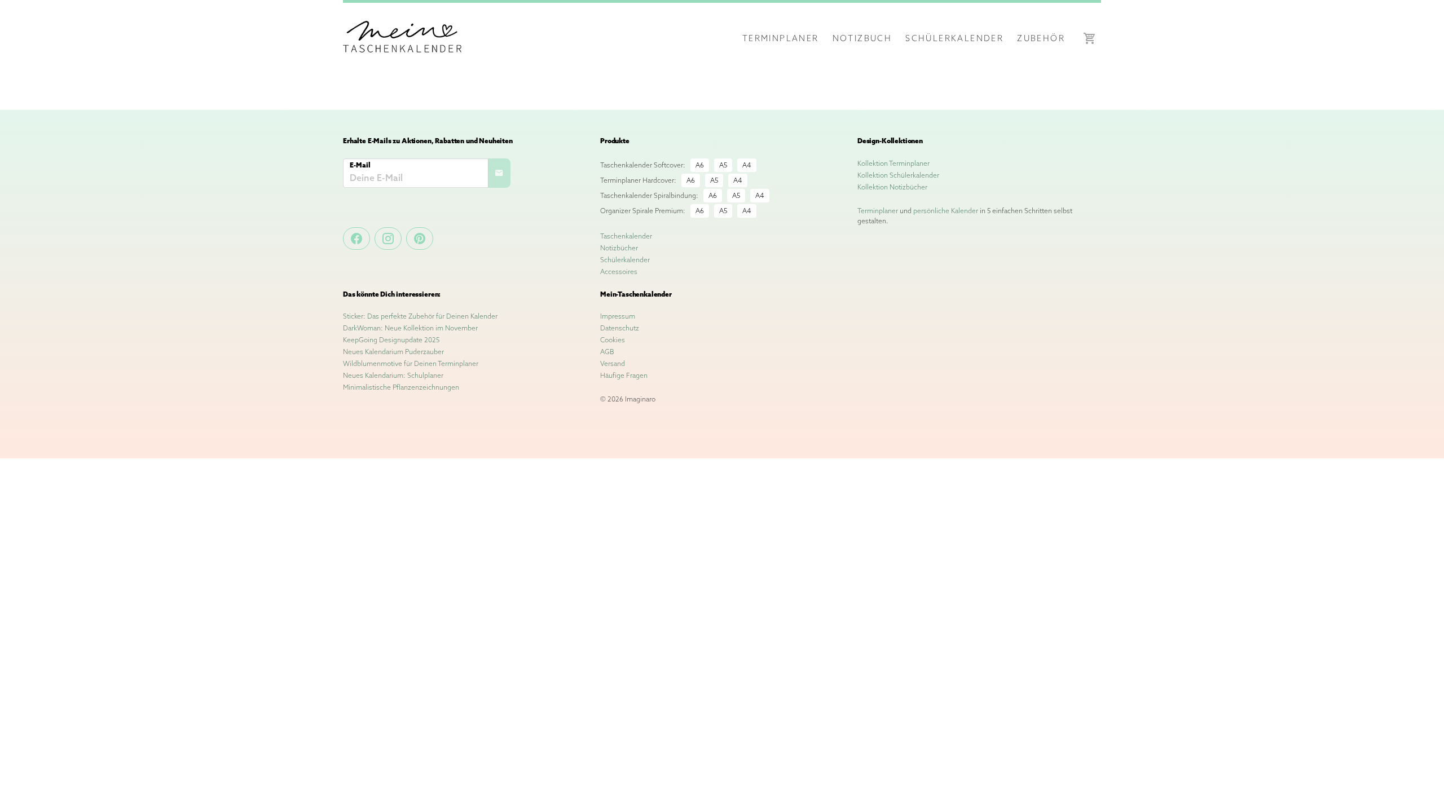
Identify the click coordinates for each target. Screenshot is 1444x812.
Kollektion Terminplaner (893, 163)
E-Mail (360, 165)
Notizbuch (862, 38)
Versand (612, 363)
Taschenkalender (626, 236)
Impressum (617, 316)
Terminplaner (780, 38)
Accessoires (618, 271)
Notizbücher (619, 248)
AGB (607, 351)
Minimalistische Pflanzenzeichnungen (401, 387)
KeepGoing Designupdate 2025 (391, 340)
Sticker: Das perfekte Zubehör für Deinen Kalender (420, 316)
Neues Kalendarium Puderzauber (393, 351)
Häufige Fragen (624, 375)
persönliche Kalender (945, 210)
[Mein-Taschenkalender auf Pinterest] (419, 238)
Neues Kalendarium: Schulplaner (393, 375)
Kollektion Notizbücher (892, 187)
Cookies (612, 340)
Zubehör (1041, 38)
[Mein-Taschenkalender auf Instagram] (388, 238)
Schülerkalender (954, 38)
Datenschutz (619, 328)
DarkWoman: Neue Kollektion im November (410, 328)
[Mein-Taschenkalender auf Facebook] (356, 238)
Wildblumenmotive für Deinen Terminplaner (410, 363)
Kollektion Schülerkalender (898, 175)
